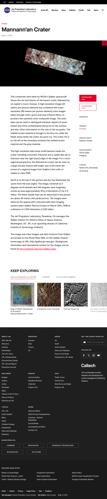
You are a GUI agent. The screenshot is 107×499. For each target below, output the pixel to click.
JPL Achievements (9, 357)
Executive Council (9, 367)
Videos (4, 380)
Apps (4, 390)
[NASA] (7, 10)
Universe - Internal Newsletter (35, 418)
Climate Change (8, 424)
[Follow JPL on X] (88, 355)
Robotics (5, 434)
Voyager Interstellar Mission (83, 479)
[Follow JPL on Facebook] (83, 355)
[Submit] (84, 342)
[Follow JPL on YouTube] (98, 355)
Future (31, 347)
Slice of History (8, 397)
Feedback (48, 491)
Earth (57, 344)
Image (4, 24)
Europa (82, 128)
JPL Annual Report (9, 364)
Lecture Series (34, 377)
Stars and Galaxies (62, 350)
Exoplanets (6, 427)
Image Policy (31, 491)
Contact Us (32, 430)
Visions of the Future (10, 394)
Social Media (33, 423)
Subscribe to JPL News (64, 357)
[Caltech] (88, 365)
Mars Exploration (43, 476)
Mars (4, 417)
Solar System (60, 347)
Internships (6, 350)
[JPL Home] (24, 10)
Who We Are (6, 340)
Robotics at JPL (8, 400)
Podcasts (5, 387)
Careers (5, 347)
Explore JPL (33, 387)
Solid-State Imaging (65, 277)
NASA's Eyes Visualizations (39, 414)
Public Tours (59, 377)
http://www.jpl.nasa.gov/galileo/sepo (37, 248)
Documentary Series (10, 360)
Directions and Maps (63, 384)
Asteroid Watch (34, 411)
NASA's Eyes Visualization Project (85, 476)
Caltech (12, 491)
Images (4, 377)
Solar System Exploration (47, 479)
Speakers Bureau (35, 380)
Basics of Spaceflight (10, 472)
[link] (53, 63)
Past (30, 344)
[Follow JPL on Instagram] (93, 355)
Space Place (77, 472)
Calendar (31, 384)
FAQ (40, 491)
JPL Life (5, 411)
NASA (4, 491)
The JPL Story (7, 354)
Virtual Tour (59, 380)
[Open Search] (102, 10)
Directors (5, 344)
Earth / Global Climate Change (14, 479)
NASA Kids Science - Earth (12, 476)
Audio (4, 384)
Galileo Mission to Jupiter (23, 277)
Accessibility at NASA (36, 427)
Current (31, 340)
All (29, 350)
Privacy (20, 491)
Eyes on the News (62, 354)
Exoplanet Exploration (46, 472)
